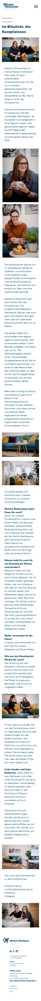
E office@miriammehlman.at (18, 956)
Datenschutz (14, 989)
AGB (11, 991)
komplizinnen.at (12, 886)
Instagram (9, 896)
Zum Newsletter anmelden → (23, 981)
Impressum (13, 986)
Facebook (9, 892)
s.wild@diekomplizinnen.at (18, 889)
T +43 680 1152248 (15, 958)
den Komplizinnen (18, 728)
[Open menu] (36, 6)
